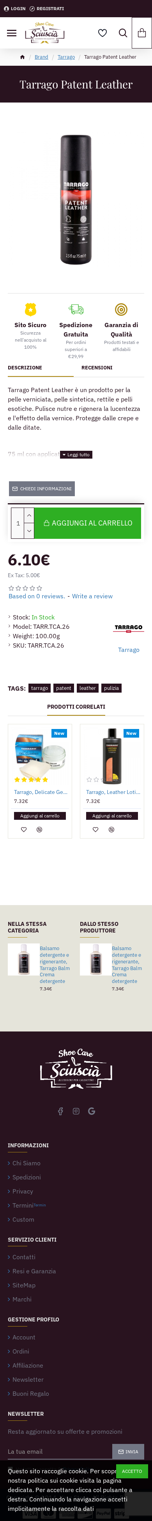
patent (63, 688)
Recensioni (97, 368)
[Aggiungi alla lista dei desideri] (24, 829)
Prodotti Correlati (76, 707)
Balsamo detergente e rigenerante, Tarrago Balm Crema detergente (55, 965)
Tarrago (66, 57)
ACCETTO (132, 1471)
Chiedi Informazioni (46, 488)
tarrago (39, 688)
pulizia (111, 688)
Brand (41, 57)
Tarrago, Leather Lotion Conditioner (113, 792)
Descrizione (25, 368)
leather (88, 688)
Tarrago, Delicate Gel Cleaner (41, 792)
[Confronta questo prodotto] (39, 829)
